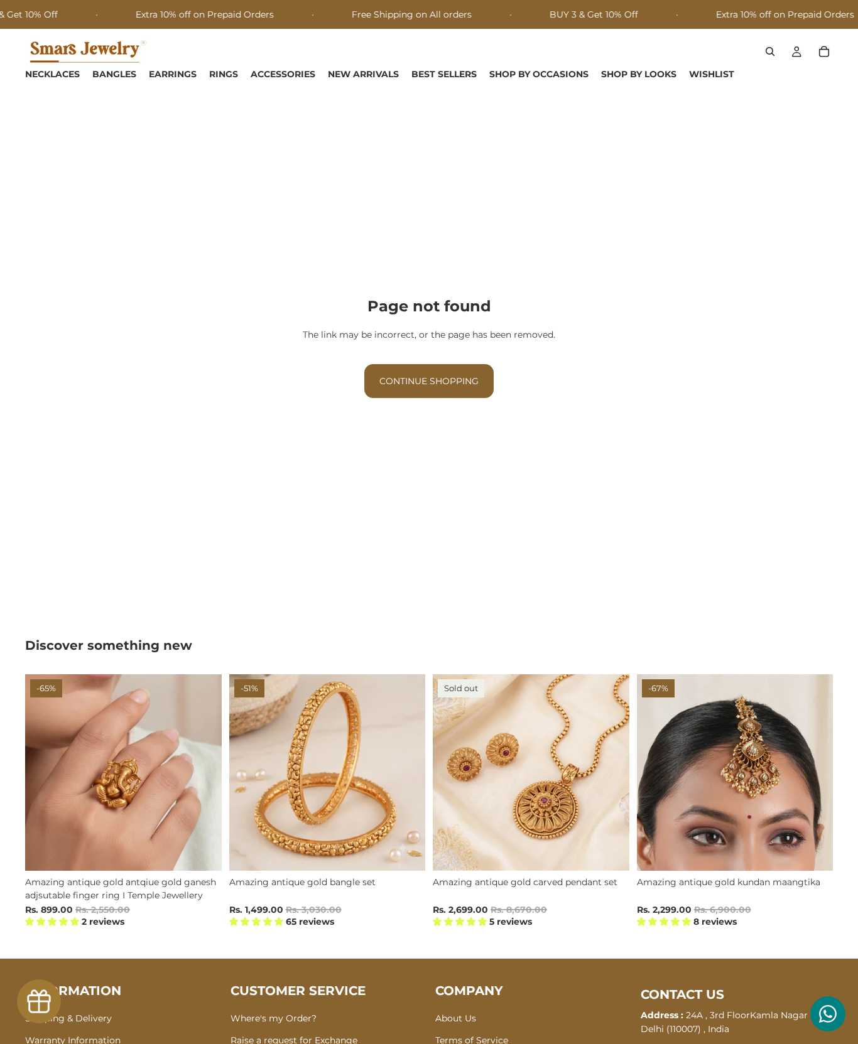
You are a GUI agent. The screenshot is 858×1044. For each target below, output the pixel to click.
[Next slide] (203, 773)
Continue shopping (429, 381)
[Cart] (824, 52)
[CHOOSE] (405, 852)
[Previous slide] (44, 773)
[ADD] (202, 852)
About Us (455, 1018)
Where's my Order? (274, 1018)
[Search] (770, 52)
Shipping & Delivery (68, 1018)
